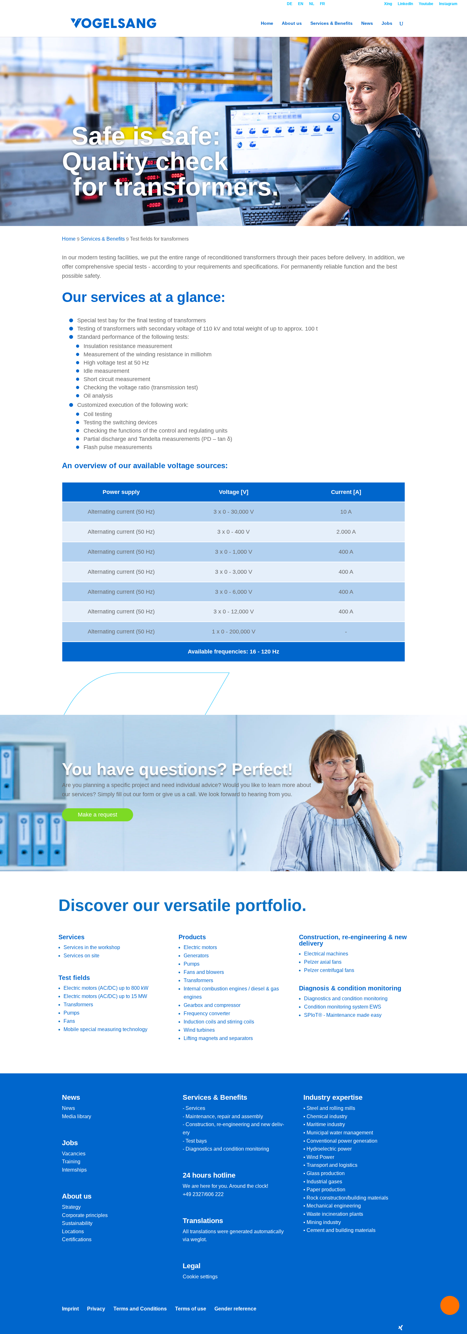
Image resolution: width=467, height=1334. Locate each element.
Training (71, 1161)
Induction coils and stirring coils (219, 1021)
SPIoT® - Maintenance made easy (343, 1015)
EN (300, 4)
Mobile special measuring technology (105, 1029)
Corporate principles (85, 1215)
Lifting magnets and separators (218, 1038)
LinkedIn (405, 4)
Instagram (448, 4)
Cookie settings (200, 1276)
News (367, 23)
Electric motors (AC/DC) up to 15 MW (105, 996)
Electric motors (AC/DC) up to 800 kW (106, 988)
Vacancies (73, 1153)
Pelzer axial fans (323, 962)
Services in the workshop (92, 947)
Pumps (71, 1013)
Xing (388, 4)
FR (322, 4)
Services (195, 1108)
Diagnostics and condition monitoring (346, 998)
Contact (355, 4)
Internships (74, 1170)
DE (289, 4)
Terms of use (190, 1308)
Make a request (97, 814)
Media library (76, 1116)
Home (267, 23)
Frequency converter (207, 1013)
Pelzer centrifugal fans (329, 970)
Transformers (78, 1004)
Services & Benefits (331, 23)
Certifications (76, 1239)
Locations (73, 1231)
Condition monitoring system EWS (342, 1006)
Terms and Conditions (140, 1308)
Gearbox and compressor (212, 1005)
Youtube (426, 4)
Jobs (387, 23)
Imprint (70, 1308)
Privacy (96, 1308)
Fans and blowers (204, 972)
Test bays (196, 1141)
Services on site (81, 955)
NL (311, 4)
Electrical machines (326, 953)
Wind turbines (199, 1030)
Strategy (71, 1207)
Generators (196, 955)
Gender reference (235, 1308)
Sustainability (77, 1223)
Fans (69, 1021)
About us (292, 23)
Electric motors (200, 947)
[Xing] (400, 1327)
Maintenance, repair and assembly (224, 1116)
